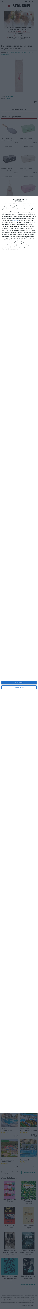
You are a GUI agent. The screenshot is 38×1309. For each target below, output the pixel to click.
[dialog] (19, 654)
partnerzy (15, 220)
